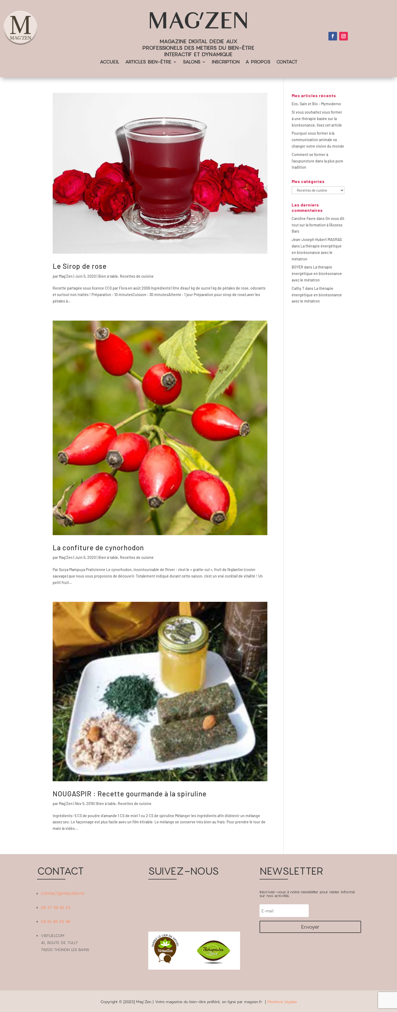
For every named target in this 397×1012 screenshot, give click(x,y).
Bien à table (108, 276)
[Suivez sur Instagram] (343, 36)
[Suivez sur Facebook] (332, 36)
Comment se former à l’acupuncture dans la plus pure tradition (317, 161)
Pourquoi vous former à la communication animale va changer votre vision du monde (318, 139)
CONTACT (286, 62)
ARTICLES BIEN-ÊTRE (148, 62)
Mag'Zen (66, 276)
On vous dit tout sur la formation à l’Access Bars (318, 225)
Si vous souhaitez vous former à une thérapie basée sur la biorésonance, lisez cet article (317, 118)
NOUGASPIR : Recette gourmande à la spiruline (130, 793)
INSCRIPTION (226, 62)
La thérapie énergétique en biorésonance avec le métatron (317, 252)
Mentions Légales (282, 1001)
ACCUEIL (109, 62)
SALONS (191, 62)
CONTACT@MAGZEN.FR (62, 893)
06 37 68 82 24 (55, 907)
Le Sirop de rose (80, 266)
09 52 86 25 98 (55, 921)
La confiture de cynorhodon (98, 547)
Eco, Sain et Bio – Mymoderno (316, 103)
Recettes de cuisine (137, 276)
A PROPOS (257, 62)
